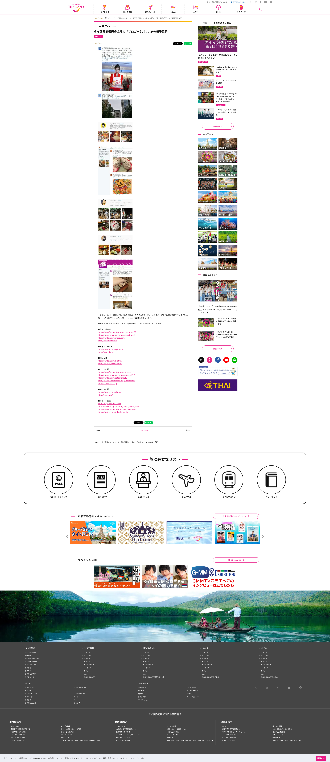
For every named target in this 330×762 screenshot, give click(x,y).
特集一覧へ (217, 126)
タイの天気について (32, 664)
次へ (188, 430)
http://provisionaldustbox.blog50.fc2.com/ (116, 380)
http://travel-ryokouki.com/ (110, 363)
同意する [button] (321, 758)
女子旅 (140, 694)
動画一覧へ (217, 348)
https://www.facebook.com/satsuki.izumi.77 (117, 332)
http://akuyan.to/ (105, 395)
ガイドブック (29, 677)
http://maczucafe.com (107, 340)
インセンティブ (192, 690)
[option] (165, 17)
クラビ (86, 671)
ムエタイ (28, 700)
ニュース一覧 (143, 430)
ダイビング (29, 697)
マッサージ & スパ (80, 687)
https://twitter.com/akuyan (109, 392)
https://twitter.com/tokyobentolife (113, 412)
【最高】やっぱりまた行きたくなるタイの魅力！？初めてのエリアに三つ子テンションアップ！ (217, 309)
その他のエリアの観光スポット (153, 677)
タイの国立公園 (30, 703)
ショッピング (29, 687)
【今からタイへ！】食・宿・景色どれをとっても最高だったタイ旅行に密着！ (226, 334)
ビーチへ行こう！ (193, 697)
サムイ (86, 674)
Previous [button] (92, 18)
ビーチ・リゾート (31, 694)
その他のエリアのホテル (269, 677)
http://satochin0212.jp (107, 383)
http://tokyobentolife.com (109, 403)
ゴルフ (76, 690)
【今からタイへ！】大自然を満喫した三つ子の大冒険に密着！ (226, 321)
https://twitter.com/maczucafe (111, 338)
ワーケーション (143, 700)
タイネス (28, 671)
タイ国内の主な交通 (32, 658)
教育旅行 (141, 690)
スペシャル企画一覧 (236, 560)
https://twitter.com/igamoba (110, 349)
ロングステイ (191, 687)
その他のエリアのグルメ (210, 677)
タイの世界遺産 (30, 674)
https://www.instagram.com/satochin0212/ (116, 375)
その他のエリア (89, 677)
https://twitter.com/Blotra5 (110, 360)
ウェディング (142, 687)
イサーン (87, 661)
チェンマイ (88, 655)
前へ (98, 430)
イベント (28, 690)
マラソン (77, 697)
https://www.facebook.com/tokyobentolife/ (117, 409)
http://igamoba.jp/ (106, 352)
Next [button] (238, 18)
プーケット (88, 668)
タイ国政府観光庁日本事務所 (164, 714)
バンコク (87, 652)
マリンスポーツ (79, 694)
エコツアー (77, 703)
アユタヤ (87, 658)
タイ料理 (28, 668)
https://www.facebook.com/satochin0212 (116, 372)
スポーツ (77, 700)
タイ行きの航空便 (31, 661)
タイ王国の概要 (30, 652)
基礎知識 (28, 655)
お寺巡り (190, 694)
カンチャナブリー (90, 664)
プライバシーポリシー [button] (139, 758)
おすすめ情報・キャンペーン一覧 (236, 516)
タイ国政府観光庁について (218, 2)
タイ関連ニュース (108, 442)
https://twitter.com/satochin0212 (112, 377)
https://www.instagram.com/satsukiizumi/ (116, 335)
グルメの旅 (142, 697)
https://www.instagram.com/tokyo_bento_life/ (118, 406)
